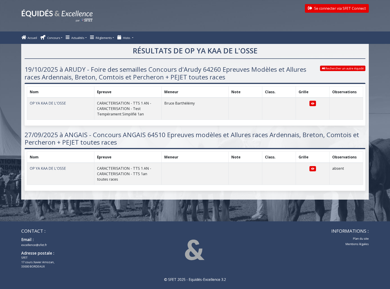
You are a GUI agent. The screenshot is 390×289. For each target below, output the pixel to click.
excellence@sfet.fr (34, 245)
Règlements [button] (103, 38)
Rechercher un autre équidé (344, 68)
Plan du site (361, 238)
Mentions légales (357, 244)
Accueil (32, 38)
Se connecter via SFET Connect (339, 8)
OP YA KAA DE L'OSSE (48, 103)
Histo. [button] (126, 38)
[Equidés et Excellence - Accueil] (57, 15)
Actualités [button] (77, 38)
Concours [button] (53, 38)
